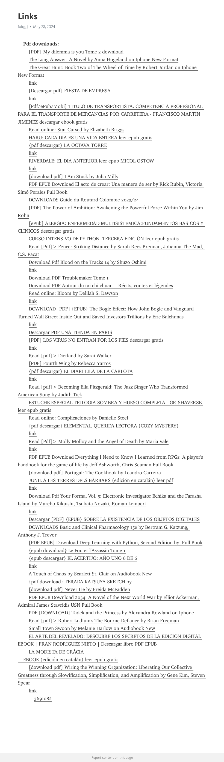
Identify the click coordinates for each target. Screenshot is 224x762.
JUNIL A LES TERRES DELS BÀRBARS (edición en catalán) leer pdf (101, 480)
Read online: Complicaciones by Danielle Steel (78, 418)
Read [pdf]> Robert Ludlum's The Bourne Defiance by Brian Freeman (104, 621)
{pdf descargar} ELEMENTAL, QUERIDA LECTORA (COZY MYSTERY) (104, 426)
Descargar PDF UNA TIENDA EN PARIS (70, 332)
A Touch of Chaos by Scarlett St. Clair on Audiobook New (90, 574)
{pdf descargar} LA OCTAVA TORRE (68, 145)
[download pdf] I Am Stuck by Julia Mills (73, 176)
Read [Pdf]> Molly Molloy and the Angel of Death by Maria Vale (99, 441)
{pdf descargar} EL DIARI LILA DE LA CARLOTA (81, 371)
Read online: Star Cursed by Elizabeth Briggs (76, 130)
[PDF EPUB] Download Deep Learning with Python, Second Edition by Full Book (115, 543)
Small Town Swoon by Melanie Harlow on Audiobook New (92, 628)
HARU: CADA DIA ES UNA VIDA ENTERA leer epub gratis (90, 138)
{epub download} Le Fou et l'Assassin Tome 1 (77, 550)
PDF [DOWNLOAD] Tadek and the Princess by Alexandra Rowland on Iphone (111, 613)
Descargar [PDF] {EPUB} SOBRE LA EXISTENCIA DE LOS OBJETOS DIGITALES (114, 519)
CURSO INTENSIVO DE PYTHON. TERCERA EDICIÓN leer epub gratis (104, 239)
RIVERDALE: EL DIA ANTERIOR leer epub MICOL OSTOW (91, 161)
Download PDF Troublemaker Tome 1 (69, 278)
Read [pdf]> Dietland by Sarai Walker (70, 356)
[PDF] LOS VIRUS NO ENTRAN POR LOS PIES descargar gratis (96, 340)
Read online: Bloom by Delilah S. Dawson (73, 293)
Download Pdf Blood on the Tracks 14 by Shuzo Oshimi (87, 262)
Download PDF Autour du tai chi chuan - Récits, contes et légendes (101, 285)
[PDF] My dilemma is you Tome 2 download (76, 52)
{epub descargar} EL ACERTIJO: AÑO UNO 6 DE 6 (83, 558)
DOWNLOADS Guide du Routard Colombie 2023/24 (84, 200)
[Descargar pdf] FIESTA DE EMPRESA (70, 91)
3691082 (43, 698)
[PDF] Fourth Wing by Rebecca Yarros (70, 363)
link (33, 83)
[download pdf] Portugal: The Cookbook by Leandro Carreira (95, 473)
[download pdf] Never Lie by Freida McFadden (79, 589)
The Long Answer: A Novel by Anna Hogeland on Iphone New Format (103, 59)
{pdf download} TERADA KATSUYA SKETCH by (80, 582)
